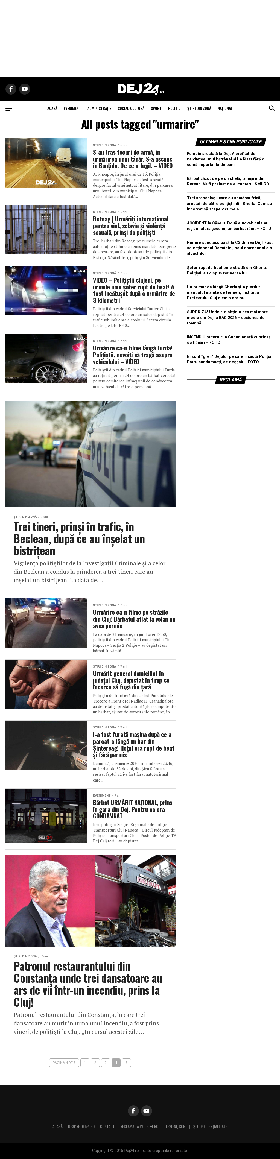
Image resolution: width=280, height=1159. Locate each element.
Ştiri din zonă (199, 108)
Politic (174, 108)
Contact (107, 1126)
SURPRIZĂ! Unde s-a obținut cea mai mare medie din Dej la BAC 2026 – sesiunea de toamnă (227, 317)
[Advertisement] (140, 38)
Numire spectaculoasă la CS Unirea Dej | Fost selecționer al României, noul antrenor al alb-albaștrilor (230, 248)
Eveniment (72, 108)
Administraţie (99, 108)
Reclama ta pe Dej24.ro (139, 1126)
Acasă (57, 1126)
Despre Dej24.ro (81, 1126)
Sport (156, 108)
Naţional (225, 108)
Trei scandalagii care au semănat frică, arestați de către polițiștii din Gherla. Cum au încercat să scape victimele (229, 203)
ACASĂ (52, 108)
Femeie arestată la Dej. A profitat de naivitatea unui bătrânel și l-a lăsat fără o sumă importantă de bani (225, 159)
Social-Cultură (131, 108)
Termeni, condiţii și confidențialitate (195, 1126)
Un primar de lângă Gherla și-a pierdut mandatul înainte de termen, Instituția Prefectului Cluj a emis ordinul (223, 292)
